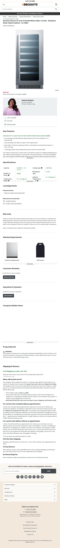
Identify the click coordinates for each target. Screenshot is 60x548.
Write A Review (9, 277)
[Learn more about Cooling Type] (42, 168)
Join (48, 471)
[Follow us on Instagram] (29, 476)
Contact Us (30, 534)
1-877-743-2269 (30, 1)
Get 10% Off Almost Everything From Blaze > (30, 13)
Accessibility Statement (30, 525)
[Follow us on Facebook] (17, 476)
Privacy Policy (30, 522)
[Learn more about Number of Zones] (9, 175)
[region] (30, 60)
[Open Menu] (3, 4)
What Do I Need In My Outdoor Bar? (14, 193)
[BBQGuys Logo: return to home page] (30, 4)
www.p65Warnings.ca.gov (21, 357)
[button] (30, 485)
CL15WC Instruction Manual (13, 203)
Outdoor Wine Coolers (38, 16)
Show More (30, 158)
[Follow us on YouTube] (26, 476)
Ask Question (8, 295)
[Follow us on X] (21, 476)
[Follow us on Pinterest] (34, 476)
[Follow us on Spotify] (42, 476)
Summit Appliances (8, 25)
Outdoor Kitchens (12, 16)
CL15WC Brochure (10, 201)
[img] (30, 59)
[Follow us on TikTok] (38, 476)
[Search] (56, 9)
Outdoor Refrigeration (25, 16)
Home (4, 16)
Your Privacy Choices (29, 528)
